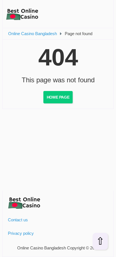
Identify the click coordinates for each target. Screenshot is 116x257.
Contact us (18, 219)
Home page (58, 97)
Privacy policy (21, 233)
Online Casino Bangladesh (32, 33)
